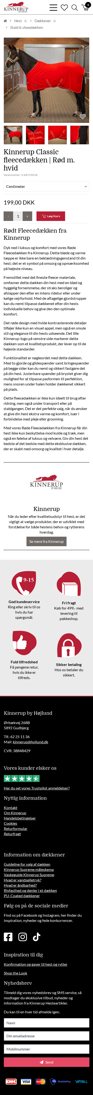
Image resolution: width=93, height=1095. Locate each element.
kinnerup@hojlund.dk (30, 742)
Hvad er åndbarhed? (20, 885)
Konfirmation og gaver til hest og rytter (35, 964)
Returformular (15, 828)
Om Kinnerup (15, 812)
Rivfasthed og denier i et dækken (30, 890)
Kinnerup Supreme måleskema (29, 869)
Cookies (10, 823)
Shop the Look (15, 973)
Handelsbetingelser (20, 818)
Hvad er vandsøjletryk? (22, 880)
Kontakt (10, 807)
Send (49, 1062)
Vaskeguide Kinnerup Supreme (29, 874)
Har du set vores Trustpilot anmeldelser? (37, 788)
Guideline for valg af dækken (27, 864)
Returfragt (12, 833)
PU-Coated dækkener (22, 895)
